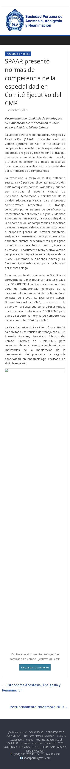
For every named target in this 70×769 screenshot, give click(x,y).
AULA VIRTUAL (14, 736)
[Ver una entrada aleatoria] (64, 40)
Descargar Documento (35, 667)
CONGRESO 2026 (55, 732)
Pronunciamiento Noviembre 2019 (38, 707)
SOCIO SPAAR (36, 732)
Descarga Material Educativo (39, 736)
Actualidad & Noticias (18, 53)
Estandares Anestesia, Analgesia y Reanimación (31, 688)
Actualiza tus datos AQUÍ (49, 739)
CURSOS (61, 736)
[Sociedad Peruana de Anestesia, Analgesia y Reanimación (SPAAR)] (35, 11)
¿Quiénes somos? (17, 732)
